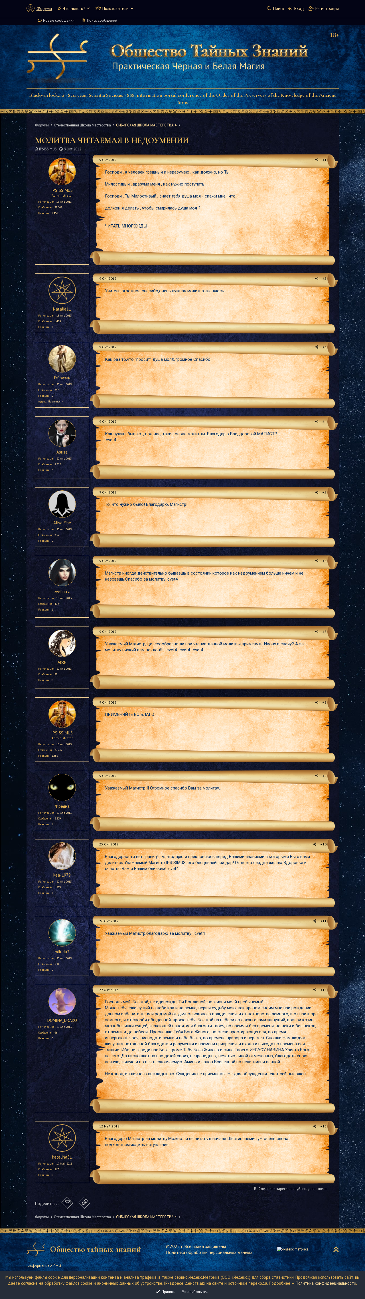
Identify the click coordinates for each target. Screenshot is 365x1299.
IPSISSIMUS (48, 149)
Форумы (44, 8)
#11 (324, 921)
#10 (324, 844)
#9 (325, 776)
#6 (325, 561)
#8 (325, 702)
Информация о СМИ (44, 1266)
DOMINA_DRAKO (62, 1020)
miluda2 (62, 951)
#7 (325, 631)
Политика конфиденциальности (326, 1283)
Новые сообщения (58, 20)
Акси (62, 662)
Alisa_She (62, 522)
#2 (325, 278)
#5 (325, 492)
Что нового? (74, 8)
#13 (324, 1126)
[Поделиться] (317, 160)
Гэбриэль (62, 377)
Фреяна (62, 806)
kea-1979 (62, 875)
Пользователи (115, 8)
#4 (325, 421)
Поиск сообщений (102, 20)
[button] (88, 8)
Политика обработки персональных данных (209, 1252)
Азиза (62, 452)
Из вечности (55, 401)
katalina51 (62, 1157)
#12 (324, 990)
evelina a (62, 591)
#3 (325, 347)
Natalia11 (62, 309)
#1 (325, 160)
